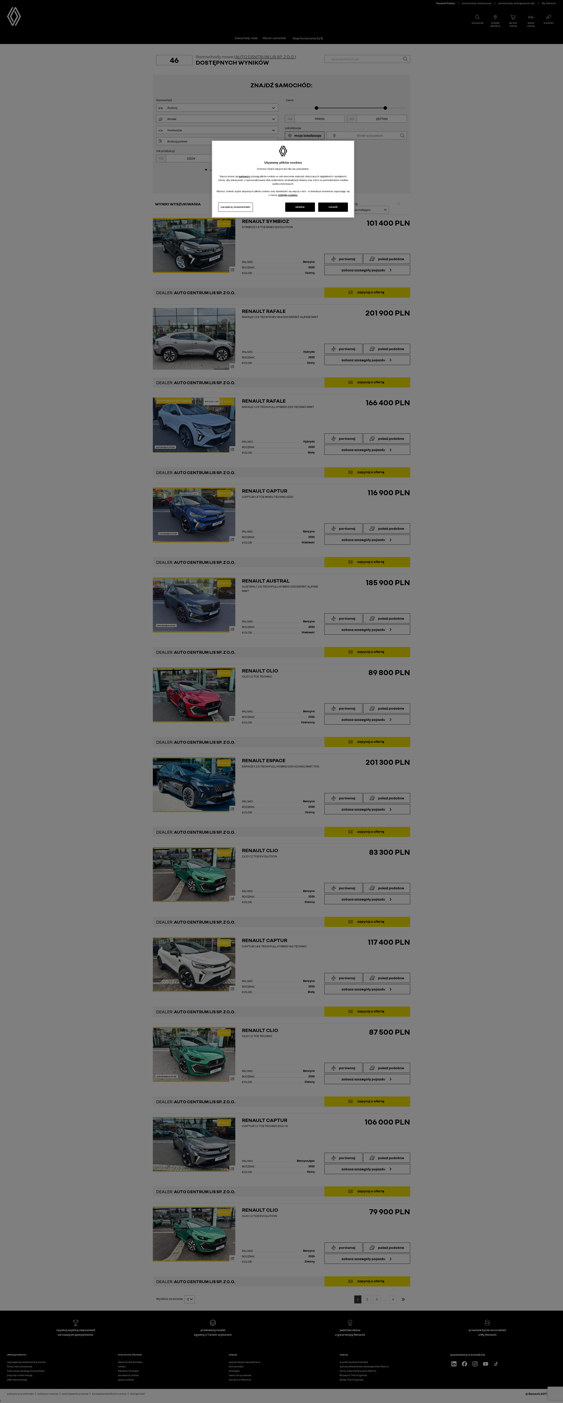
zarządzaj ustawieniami (235, 207)
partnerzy (244, 176)
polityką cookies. (288, 195)
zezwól (333, 207)
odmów (300, 207)
